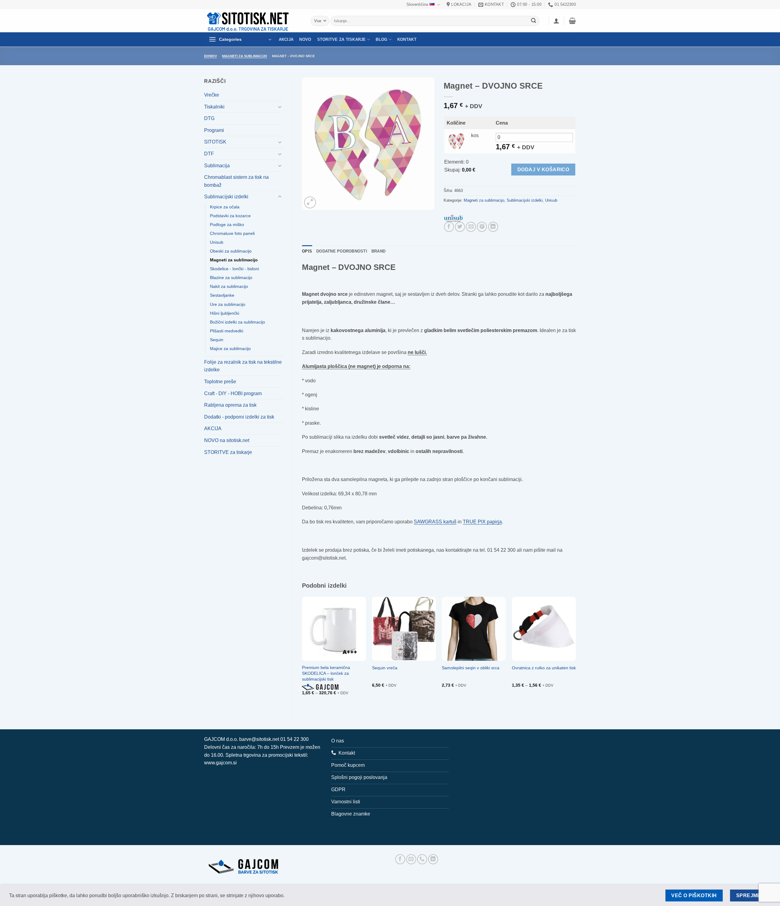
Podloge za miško (227, 224)
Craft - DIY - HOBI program (233, 393)
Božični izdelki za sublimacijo (237, 322)
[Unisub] (453, 218)
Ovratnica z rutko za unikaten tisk (544, 667)
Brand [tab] (378, 251)
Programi (214, 130)
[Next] (575, 651)
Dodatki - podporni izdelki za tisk (239, 416)
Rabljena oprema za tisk (230, 405)
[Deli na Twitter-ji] (460, 227)
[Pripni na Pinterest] (482, 227)
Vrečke (211, 94)
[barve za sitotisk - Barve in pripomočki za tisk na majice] (248, 20)
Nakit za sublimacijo (229, 286)
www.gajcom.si (220, 762)
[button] (556, 20)
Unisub (216, 242)
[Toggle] (279, 106)
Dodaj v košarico (543, 169)
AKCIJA (286, 39)
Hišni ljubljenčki (224, 313)
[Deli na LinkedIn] (493, 227)
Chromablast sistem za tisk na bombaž (236, 181)
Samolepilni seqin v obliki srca (470, 667)
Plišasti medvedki (226, 330)
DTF (209, 153)
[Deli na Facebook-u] (449, 227)
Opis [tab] (307, 251)
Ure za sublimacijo (227, 304)
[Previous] (302, 651)
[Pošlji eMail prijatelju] (471, 227)
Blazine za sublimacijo (231, 277)
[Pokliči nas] (422, 859)
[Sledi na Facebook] (400, 859)
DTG (209, 118)
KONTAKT (407, 39)
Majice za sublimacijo (230, 348)
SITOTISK (215, 141)
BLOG (381, 39)
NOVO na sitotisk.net (226, 440)
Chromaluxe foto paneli (232, 233)
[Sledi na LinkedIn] (433, 859)
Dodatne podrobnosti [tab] (341, 251)
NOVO (305, 39)
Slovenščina (417, 4)
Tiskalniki (214, 106)
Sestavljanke (222, 295)
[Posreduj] (533, 21)
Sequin (216, 339)
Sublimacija (217, 165)
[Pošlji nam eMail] (411, 859)
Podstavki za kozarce (230, 215)
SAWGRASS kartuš (435, 521)
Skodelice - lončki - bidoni (234, 268)
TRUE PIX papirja (482, 521)
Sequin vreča (384, 667)
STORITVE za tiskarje (341, 39)
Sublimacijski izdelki (226, 196)
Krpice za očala (224, 206)
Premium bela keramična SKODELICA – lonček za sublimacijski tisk (326, 673)
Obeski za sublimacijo (231, 251)
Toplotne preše (220, 381)
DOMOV (210, 56)
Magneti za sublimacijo (244, 56)
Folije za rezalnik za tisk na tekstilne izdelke (243, 366)
